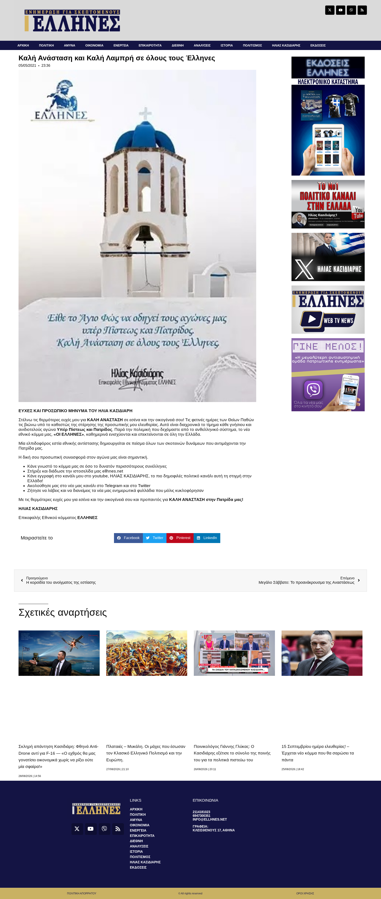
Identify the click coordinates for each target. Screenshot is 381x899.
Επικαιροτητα (150, 45)
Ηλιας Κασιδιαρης (286, 45)
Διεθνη (178, 45)
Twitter (144, 485)
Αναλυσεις (202, 45)
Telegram (113, 485)
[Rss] (362, 10)
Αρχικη (23, 45)
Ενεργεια (121, 45)
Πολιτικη (46, 45)
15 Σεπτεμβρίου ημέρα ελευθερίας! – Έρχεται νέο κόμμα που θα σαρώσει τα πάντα (318, 753)
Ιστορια (227, 45)
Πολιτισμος (252, 45)
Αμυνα (69, 45)
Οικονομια (94, 45)
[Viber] (351, 10)
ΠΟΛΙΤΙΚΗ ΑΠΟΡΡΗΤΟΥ (81, 893)
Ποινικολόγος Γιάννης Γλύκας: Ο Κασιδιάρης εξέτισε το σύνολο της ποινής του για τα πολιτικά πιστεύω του (232, 753)
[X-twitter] (329, 10)
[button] (128, 538)
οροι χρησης (305, 893)
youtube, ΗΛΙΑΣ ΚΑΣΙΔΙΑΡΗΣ (120, 476)
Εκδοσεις (318, 45)
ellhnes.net (112, 471)
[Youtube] (340, 10)
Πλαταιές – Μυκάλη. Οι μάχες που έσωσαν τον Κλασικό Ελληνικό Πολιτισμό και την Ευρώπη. (145, 753)
